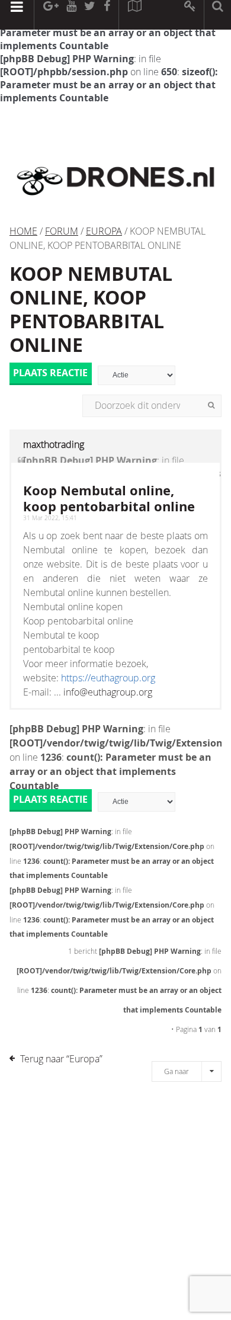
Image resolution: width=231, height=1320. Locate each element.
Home (23, 231)
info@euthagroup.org (107, 692)
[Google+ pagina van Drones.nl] (50, 15)
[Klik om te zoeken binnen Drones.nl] (217, 15)
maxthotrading (53, 444)
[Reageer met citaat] (21, 466)
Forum (61, 231)
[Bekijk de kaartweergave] (134, 15)
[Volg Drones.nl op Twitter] (90, 15)
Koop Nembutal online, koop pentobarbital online (109, 498)
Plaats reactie (50, 373)
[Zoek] (211, 406)
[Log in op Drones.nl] (190, 15)
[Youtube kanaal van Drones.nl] (71, 15)
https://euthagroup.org (108, 677)
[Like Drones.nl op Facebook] (107, 15)
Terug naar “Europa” (61, 1058)
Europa (104, 231)
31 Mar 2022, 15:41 (50, 518)
